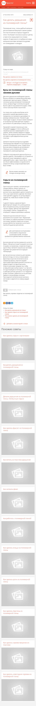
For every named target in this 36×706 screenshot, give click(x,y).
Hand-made (20, 7)
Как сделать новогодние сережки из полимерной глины (17, 675)
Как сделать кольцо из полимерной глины (17, 549)
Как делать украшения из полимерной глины (13, 366)
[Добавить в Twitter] (12, 303)
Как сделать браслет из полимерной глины (17, 429)
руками (13, 129)
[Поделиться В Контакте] (7, 303)
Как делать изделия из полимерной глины (17, 80)
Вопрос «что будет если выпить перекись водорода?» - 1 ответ (17, 83)
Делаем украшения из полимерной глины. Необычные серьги (17, 397)
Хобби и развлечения (11, 7)
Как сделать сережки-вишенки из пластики (16, 644)
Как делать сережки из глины (12, 77)
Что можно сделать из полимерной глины (16, 317)
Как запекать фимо (10, 489)
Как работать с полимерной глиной (17, 518)
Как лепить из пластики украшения (17, 460)
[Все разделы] (33, 3)
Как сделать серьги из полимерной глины (16, 313)
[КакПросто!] (7, 3)
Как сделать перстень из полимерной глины (12, 612)
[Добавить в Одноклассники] (4, 303)
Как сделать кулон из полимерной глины (16, 580)
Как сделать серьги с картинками (16, 335)
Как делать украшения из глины (15, 310)
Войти (28, 3)
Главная (3, 7)
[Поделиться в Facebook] (9, 303)
